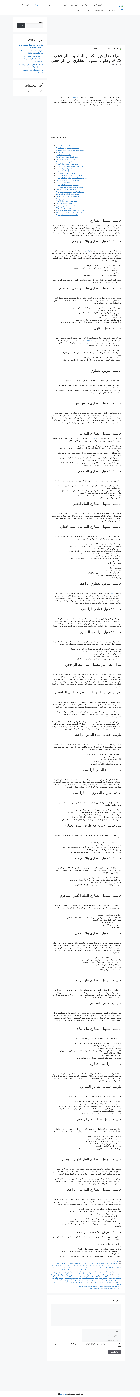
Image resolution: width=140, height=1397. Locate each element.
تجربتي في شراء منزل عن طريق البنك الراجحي (72, 178)
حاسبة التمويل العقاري (64, 145)
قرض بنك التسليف (61, 5)
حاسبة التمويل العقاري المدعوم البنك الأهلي (71, 166)
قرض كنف (111, 10)
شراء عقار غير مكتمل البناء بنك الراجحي (70, 175)
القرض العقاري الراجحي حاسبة (91, 1263)
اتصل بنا (87, 10)
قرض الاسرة (85, 5)
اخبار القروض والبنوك (99, 5)
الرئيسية (112, 5)
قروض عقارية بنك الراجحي (83, 1282)
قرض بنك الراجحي (78, 1276)
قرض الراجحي (104, 1276)
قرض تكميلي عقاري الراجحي (64, 1276)
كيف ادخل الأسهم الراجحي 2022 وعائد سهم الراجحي (104, 1288)
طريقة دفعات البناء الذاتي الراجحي (68, 180)
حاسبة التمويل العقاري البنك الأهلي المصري (71, 210)
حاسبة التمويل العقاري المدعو (66, 159)
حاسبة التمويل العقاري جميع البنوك (67, 157)
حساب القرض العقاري (65, 199)
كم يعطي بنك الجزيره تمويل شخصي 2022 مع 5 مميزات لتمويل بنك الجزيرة (98, 1286)
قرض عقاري (36, 5)
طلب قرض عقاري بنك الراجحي (67, 1274)
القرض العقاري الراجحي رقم (74, 1263)
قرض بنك (63, 1394)
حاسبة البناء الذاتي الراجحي (66, 182)
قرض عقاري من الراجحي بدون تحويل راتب (104, 1282)
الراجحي (74, 97)
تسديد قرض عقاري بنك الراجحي (107, 1265)
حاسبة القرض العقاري (64, 155)
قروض (110, 1261)
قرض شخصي (48, 5)
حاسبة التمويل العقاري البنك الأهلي (67, 164)
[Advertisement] (86, 30)
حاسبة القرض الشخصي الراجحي (68, 215)
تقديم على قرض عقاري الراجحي (88, 1265)
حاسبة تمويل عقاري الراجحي (66, 171)
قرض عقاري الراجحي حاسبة (73, 1278)
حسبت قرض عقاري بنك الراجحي (67, 1269)
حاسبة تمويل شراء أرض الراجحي (68, 208)
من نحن (79, 10)
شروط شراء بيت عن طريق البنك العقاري (70, 187)
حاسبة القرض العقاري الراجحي (67, 169)
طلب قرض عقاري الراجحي (84, 1274)
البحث (41, 22)
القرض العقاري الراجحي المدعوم (110, 1263)
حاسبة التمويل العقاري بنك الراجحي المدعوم (70, 150)
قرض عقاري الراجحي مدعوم (90, 1280)
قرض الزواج (74, 5)
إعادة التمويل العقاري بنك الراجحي (68, 185)
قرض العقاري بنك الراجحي (91, 1276)
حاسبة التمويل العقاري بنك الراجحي (68, 148)
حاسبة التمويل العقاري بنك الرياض (68, 196)
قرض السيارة (25, 5)
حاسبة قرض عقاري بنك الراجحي (68, 1267)
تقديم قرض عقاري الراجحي (70, 1265)
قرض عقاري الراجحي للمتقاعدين (108, 1280)
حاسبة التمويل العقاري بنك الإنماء (68, 189)
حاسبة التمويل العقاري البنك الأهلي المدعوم (71, 192)
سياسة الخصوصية (99, 10)
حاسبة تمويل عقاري (63, 152)
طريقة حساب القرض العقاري (67, 206)
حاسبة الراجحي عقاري (65, 203)
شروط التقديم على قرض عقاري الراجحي (73, 1271)
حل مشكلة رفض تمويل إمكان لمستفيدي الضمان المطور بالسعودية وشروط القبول (31, 58)
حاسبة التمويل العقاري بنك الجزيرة (68, 194)
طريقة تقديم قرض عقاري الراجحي (102, 1274)
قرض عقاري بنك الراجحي (74, 1280)
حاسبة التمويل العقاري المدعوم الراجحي (70, 212)
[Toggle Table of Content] (52, 143)
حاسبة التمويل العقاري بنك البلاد (68, 201)
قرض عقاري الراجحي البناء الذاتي (91, 1278)
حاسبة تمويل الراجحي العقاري (67, 173)
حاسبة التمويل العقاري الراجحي (66, 162)
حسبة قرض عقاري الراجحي (85, 1269)
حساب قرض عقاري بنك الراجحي (103, 1269)
